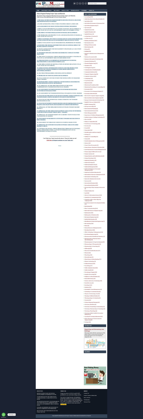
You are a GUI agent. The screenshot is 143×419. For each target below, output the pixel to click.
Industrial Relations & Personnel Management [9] (92, 169)
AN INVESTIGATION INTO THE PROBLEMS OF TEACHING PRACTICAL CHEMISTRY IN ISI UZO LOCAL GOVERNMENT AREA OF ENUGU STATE (48, 403)
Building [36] (88, 51)
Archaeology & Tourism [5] (91, 36)
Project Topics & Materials (90, 395)
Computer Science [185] (90, 76)
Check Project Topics (46, 10)
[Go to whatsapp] (3, 414)
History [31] (87, 143)
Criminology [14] (89, 78)
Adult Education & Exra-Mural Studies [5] (94, 19)
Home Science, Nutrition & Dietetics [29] (94, 147)
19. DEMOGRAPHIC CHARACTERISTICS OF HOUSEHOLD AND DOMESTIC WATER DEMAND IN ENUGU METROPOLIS (58, 82)
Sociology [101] (88, 285)
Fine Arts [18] (88, 119)
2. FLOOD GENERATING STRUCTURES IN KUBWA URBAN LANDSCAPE (57, 24)
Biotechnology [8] (89, 47)
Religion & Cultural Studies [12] (92, 276)
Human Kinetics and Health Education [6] (94, 156)
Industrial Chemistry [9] (90, 160)
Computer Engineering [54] (91, 74)
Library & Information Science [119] (93, 195)
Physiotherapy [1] (89, 257)
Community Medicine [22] (91, 72)
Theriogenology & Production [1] (92, 298)
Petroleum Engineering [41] (91, 234)
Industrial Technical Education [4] (93, 172)
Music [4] (87, 225)
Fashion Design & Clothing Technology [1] (94, 117)
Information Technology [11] (91, 176)
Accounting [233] (89, 16)
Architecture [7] (88, 38)
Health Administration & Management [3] (94, 141)
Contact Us (91, 10)
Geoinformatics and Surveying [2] (93, 132)
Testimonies (84, 10)
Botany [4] (87, 49)
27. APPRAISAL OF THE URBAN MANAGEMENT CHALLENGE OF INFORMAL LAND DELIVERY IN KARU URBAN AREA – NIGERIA (59, 111)
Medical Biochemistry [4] (91, 219)
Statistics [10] (88, 287)
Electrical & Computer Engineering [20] (94, 95)
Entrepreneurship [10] (90, 106)
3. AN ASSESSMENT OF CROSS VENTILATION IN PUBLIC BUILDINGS (57, 26)
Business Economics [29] (91, 56)
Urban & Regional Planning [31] (92, 302)
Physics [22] (88, 252)
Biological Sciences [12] (90, 44)
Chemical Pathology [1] (90, 61)
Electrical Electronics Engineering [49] (94, 97)
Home (38, 10)
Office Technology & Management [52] (94, 232)
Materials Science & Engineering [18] (93, 210)
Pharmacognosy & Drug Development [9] (94, 242)
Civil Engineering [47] (90, 67)
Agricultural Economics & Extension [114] (94, 23)
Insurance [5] (88, 181)
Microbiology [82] (89, 223)
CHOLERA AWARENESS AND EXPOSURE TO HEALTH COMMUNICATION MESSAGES (47, 408)
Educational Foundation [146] (91, 85)
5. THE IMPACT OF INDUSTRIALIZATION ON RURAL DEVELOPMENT (57, 32)
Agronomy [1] (88, 27)
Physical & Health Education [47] (92, 250)
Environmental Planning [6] (91, 108)
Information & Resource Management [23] (95, 174)
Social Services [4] (89, 283)
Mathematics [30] (89, 212)
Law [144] (87, 193)
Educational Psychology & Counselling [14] (95, 87)
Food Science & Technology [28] (92, 123)
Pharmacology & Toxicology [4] (92, 246)
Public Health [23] (89, 270)
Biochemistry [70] (89, 42)
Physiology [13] (88, 255)
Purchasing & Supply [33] (91, 272)
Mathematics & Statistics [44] (91, 215)
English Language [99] (90, 104)
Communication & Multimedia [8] (92, 69)
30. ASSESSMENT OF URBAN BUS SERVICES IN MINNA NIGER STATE (57, 122)
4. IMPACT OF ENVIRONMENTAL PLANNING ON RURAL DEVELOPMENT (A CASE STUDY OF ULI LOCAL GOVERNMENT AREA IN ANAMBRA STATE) (59, 29)
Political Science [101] (90, 263)
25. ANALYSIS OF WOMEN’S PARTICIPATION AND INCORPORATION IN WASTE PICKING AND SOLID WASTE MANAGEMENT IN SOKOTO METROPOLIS (59, 104)
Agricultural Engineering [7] (91, 25)
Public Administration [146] (91, 267)
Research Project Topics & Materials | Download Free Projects (76, 415)
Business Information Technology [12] (94, 59)
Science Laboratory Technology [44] (93, 280)
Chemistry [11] (88, 65)
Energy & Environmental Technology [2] (94, 100)
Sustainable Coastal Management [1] (93, 289)
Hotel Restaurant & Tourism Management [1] (95, 149)
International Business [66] (91, 183)
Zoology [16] (88, 322)
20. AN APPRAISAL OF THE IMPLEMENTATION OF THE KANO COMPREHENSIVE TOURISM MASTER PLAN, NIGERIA (54, 86)
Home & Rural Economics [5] (91, 145)
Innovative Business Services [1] (92, 178)
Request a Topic (65, 10)
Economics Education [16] (91, 93)
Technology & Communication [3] (92, 291)
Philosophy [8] (88, 248)
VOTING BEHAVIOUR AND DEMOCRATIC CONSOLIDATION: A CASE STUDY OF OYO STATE (47, 398)
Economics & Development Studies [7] (94, 91)
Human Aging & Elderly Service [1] (93, 151)
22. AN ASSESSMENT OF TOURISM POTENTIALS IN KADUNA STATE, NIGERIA (59, 93)
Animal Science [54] (89, 29)
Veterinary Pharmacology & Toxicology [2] (95, 308)
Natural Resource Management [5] (93, 227)
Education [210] (88, 82)
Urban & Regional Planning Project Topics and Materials (51, 13)
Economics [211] (88, 89)
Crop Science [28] (89, 80)
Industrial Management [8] (91, 166)
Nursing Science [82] (90, 230)
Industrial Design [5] (90, 162)
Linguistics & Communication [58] (93, 197)
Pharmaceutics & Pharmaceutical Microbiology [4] (92, 239)
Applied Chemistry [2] (90, 32)
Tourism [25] (88, 300)
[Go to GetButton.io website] (3, 417)
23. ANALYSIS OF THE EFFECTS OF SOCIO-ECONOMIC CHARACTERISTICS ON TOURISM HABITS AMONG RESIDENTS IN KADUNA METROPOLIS (60, 96)
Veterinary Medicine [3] (90, 304)
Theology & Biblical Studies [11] (92, 295)
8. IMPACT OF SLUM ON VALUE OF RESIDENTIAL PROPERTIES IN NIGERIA (59, 42)
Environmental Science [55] (91, 110)
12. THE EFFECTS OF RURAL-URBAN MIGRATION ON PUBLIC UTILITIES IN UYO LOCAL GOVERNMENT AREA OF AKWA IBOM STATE (59, 57)
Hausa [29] (87, 138)
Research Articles (75, 10)
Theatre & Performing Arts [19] (92, 293)
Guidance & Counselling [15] (91, 136)
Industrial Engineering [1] (91, 164)
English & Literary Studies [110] (92, 102)
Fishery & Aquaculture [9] (91, 121)
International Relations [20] (91, 185)
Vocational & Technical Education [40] (93, 316)
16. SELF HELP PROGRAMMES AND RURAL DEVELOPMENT (54, 73)
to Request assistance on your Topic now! (62, 140)
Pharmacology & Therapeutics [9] (93, 244)
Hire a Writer (56, 10)
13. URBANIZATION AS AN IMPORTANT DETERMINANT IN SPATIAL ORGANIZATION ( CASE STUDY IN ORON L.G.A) (56, 61)
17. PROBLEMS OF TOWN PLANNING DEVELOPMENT (52, 75)
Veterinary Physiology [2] (91, 311)
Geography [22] (88, 130)
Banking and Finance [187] (91, 40)
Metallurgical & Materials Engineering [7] (95, 221)
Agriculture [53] (88, 21)
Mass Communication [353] (91, 208)
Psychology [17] (88, 265)
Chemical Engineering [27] (91, 63)
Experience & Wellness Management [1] (94, 115)
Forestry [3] (88, 125)
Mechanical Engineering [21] (91, 217)
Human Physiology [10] (90, 158)
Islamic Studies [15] (89, 190)
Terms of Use (87, 402)
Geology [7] (87, 134)
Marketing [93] (88, 206)
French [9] (87, 128)
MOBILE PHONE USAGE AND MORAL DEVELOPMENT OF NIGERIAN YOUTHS (46, 394)
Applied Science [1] (89, 34)
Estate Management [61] (90, 112)
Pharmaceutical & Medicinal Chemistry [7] (95, 236)
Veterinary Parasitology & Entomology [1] (95, 306)
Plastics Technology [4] (90, 261)
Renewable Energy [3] (90, 278)
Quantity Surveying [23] (90, 274)
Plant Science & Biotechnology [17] (93, 259)
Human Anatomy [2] (89, 153)
